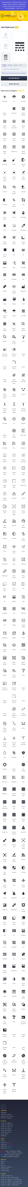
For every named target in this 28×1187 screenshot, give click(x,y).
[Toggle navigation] (25, 15)
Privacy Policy (5, 1170)
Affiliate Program (6, 1118)
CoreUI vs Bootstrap (6, 1175)
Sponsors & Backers (6, 1167)
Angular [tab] (10, 65)
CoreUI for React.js (6, 1126)
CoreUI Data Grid (5, 1132)
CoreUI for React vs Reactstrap (10, 1184)
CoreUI (2, 1140)
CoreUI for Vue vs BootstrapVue (10, 1177)
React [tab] (16, 65)
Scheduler (3, 1135)
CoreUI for (6, 1142)
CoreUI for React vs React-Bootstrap (11, 1183)
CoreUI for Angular (6, 1123)
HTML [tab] (4, 65)
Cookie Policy (5, 1169)
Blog (2, 1163)
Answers (3, 1161)
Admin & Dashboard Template (11, 1151)
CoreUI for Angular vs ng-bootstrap (11, 1179)
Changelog (3, 1112)
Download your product (7, 1116)
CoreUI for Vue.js (6, 1128)
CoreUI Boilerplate (6, 1130)
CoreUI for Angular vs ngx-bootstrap (11, 1181)
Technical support (6, 1114)
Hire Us (3, 1165)
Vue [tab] (20, 65)
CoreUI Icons (4, 1134)
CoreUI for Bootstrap (7, 1125)
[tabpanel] (14, 71)
